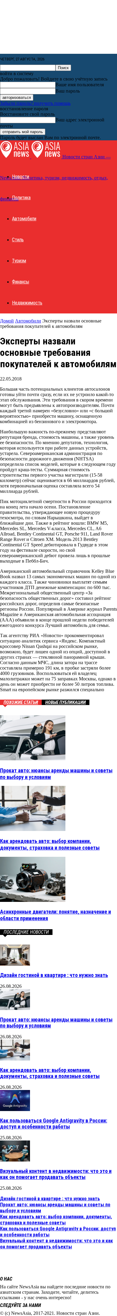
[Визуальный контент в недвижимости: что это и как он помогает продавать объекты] (15, 1159)
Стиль (18, 240)
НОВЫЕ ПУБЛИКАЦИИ (65, 702)
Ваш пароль (68, 90)
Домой (7, 320)
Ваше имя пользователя (80, 84)
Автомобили (24, 218)
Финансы (20, 282)
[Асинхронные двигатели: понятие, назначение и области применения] (32, 900)
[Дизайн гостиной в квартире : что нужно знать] (15, 963)
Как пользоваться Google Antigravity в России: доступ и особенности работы (53, 1123)
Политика (21, 197)
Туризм (19, 261)
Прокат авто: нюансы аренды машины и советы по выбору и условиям (56, 1022)
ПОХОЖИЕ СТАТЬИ (21, 702)
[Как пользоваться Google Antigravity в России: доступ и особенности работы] (15, 1109)
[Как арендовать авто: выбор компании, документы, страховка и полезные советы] (32, 829)
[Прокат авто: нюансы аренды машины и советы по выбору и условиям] (32, 758)
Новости (20, 176)
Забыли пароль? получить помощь (35, 103)
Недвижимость (27, 303)
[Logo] (15, 156)
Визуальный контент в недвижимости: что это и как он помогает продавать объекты (56, 1174)
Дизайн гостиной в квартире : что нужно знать (54, 975)
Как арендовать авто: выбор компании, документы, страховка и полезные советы (50, 844)
